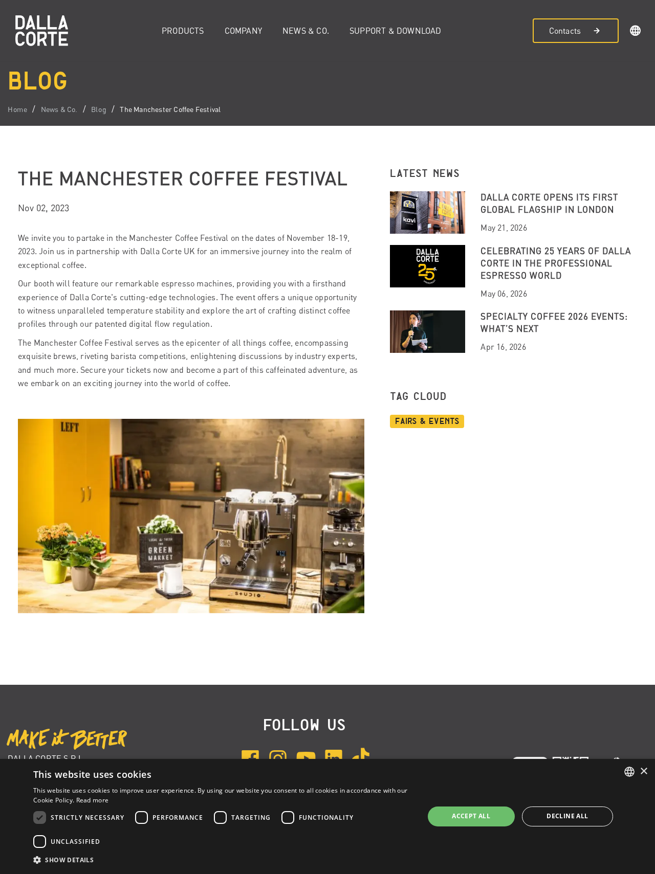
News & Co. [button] (305, 31)
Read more (92, 800)
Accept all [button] (471, 816)
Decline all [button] (567, 816)
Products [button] (183, 31)
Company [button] (243, 31)
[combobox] (629, 772)
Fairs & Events (427, 421)
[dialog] (327, 816)
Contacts (565, 31)
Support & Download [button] (396, 31)
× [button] (643, 771)
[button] (635, 32)
